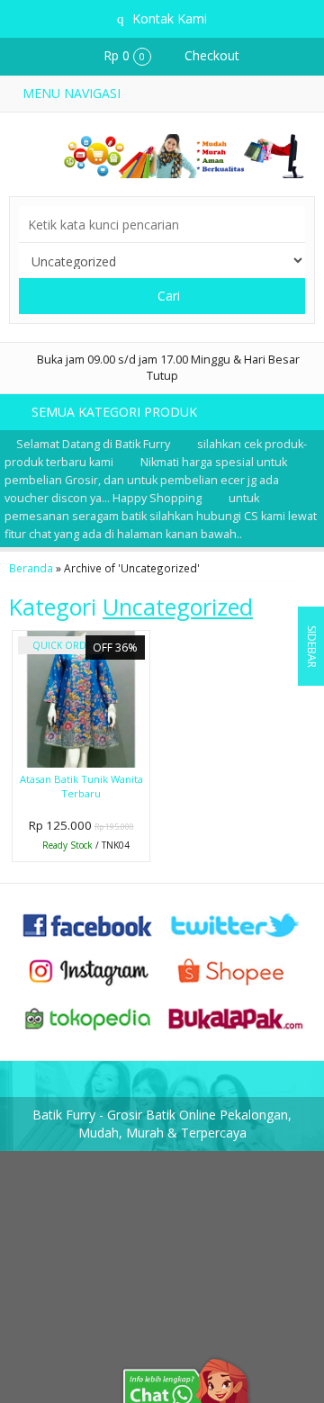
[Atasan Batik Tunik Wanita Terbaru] (81, 698)
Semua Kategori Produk (116, 411)
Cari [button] (167, 295)
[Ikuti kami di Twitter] (236, 922)
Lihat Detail (86, 846)
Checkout (210, 55)
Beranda (31, 568)
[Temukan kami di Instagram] (88, 969)
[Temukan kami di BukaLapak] (236, 1016)
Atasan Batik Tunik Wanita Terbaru (81, 786)
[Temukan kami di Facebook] (88, 922)
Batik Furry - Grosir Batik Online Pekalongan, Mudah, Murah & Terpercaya (162, 1123)
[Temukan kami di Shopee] (236, 969)
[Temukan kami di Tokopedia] (88, 1016)
